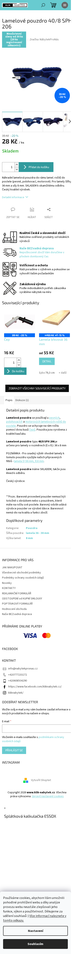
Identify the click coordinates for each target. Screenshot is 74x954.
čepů (32, 430)
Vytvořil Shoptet (41, 780)
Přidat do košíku (39, 167)
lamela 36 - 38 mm (37, 533)
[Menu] (65, 5)
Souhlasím (35, 944)
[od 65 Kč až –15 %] (54, 321)
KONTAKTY (9, 588)
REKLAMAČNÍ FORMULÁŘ (16, 593)
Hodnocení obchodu (14, 609)
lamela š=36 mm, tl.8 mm (29, 461)
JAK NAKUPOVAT (12, 567)
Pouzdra (31, 528)
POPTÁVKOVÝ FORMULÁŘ (17, 604)
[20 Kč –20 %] (19, 321)
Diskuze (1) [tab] (22, 400)
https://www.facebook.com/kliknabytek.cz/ (35, 687)
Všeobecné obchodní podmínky (21, 573)
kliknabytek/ (15, 693)
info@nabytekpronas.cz (23, 669)
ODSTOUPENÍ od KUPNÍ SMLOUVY (22, 599)
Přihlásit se (14, 750)
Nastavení (35, 931)
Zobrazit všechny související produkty (37, 388)
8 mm (29, 538)
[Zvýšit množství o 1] (17, 164)
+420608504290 (17, 681)
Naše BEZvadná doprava (17, 614)
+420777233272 (17, 675)
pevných (54, 418)
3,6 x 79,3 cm (47, 373)
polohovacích (14, 422)
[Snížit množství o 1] (17, 169)
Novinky (7, 583)
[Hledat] (43, 5)
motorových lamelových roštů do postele (36, 424)
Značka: (44, 39)
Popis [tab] (9, 400)
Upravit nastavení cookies (48, 796)
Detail (46, 361)
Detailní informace (13, 197)
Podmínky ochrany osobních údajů (23, 578)
